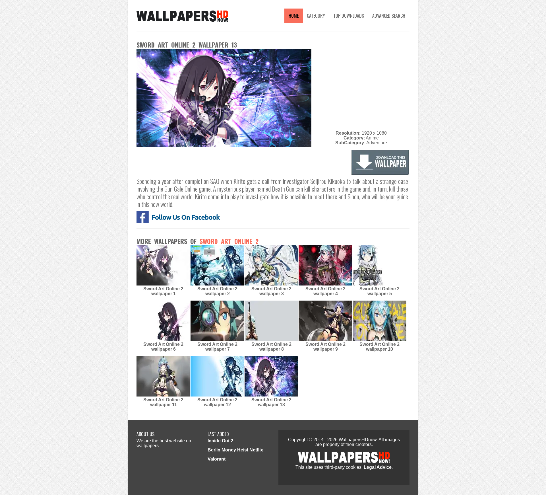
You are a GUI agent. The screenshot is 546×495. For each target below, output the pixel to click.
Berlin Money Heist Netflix (235, 449)
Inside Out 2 (220, 440)
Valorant (217, 459)
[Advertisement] (361, 88)
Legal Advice (378, 467)
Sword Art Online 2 (229, 241)
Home (294, 15)
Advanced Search (388, 15)
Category (316, 15)
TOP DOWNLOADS (348, 15)
